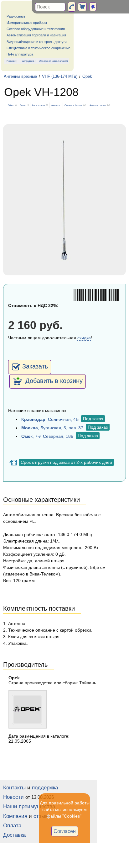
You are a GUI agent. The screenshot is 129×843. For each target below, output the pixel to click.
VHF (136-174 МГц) (59, 76)
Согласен (65, 831)
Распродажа (27, 60)
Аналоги (55, 105)
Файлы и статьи (98, 105)
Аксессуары (38, 105)
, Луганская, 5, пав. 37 (52, 427)
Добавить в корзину (53, 380)
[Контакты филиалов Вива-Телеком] (71, 7)
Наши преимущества (29, 806)
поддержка (45, 788)
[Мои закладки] (92, 7)
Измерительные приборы (27, 22)
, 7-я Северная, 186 (47, 436)
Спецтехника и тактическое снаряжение (38, 48)
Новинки (11, 60)
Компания (15, 816)
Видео (23, 105)
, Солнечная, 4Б (50, 419)
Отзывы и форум (73, 105)
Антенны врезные (20, 76)
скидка (84, 337)
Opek (87, 76)
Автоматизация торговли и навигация (36, 35)
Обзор (11, 105)
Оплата (12, 826)
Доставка (14, 835)
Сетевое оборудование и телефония (36, 29)
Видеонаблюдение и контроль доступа (37, 42)
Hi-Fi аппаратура (20, 54)
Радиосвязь (16, 16)
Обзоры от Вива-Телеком (53, 60)
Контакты (14, 788)
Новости (13, 797)
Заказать (35, 366)
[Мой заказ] (82, 7)
